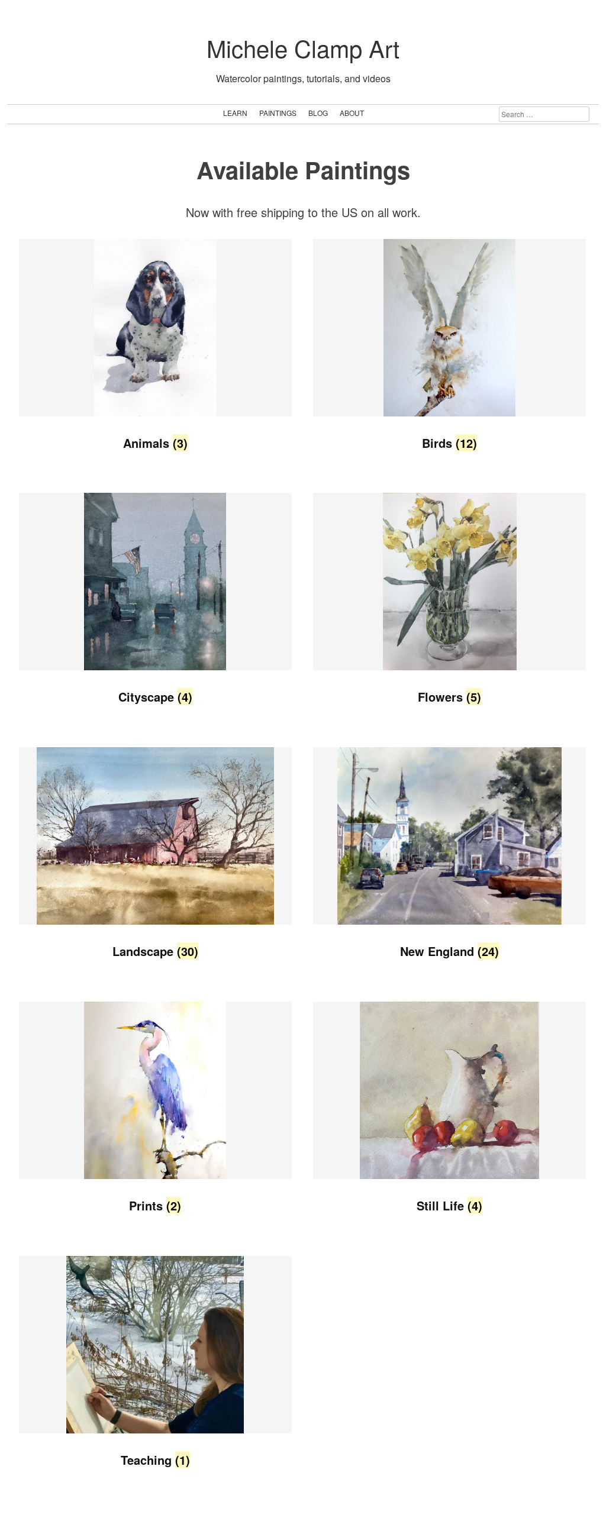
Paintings (277, 113)
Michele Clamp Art (303, 47)
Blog (318, 113)
